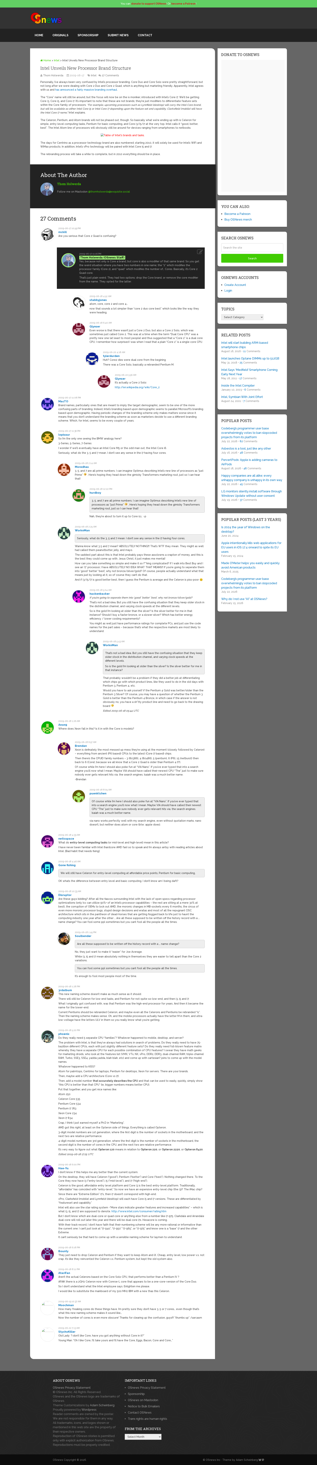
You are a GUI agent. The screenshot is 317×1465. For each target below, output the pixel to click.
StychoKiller (66, 1331)
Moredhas (82, 467)
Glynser (95, 326)
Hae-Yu (63, 1168)
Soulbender (83, 936)
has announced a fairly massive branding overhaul (86, 89)
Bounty (63, 1251)
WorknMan (82, 530)
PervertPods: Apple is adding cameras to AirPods (249, 462)
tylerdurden (111, 356)
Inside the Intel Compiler (238, 385)
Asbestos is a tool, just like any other (246, 448)
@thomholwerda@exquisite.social (109, 191)
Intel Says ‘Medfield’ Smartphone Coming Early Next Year (249, 372)
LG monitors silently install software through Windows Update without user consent (251, 493)
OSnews (58, 1459)
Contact (145, 35)
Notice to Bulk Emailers (144, 1406)
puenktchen (98, 793)
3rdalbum (65, 990)
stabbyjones (98, 300)
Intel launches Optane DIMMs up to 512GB (250, 358)
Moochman (66, 1305)
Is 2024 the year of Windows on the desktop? (245, 529)
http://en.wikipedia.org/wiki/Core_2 (137, 387)
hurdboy (95, 492)
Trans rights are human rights (147, 1419)
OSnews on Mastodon (143, 1400)
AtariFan (64, 1273)
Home (39, 35)
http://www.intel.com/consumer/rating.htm (139, 1211)
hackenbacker (100, 593)
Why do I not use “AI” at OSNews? (244, 599)
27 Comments (110, 75)
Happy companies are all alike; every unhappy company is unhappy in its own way (251, 478)
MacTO (63, 401)
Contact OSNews (140, 1412)
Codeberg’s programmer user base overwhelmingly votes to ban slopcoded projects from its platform (249, 433)
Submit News (118, 35)
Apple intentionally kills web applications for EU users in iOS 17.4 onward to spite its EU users (251, 547)
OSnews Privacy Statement (72, 1387)
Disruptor (65, 895)
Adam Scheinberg (102, 1405)
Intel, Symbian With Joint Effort (242, 397)
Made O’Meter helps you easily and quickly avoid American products (250, 565)
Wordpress (88, 1409)
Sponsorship (88, 35)
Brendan (81, 746)
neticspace (66, 838)
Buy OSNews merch (238, 219)
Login (228, 290)
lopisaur (64, 434)
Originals (60, 35)
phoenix (63, 1034)
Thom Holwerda (53, 75)
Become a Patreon (237, 214)
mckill (62, 232)
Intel (56, 60)
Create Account (235, 285)
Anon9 (62, 724)
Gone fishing (67, 865)
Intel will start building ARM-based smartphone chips (244, 345)
